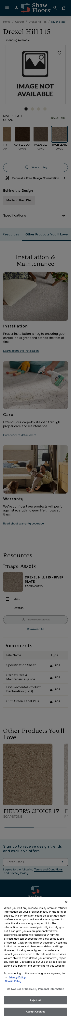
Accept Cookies (35, 1011)
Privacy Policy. (17, 977)
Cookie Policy (13, 981)
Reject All (35, 1000)
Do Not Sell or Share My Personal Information (35, 989)
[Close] (66, 902)
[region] (35, 958)
